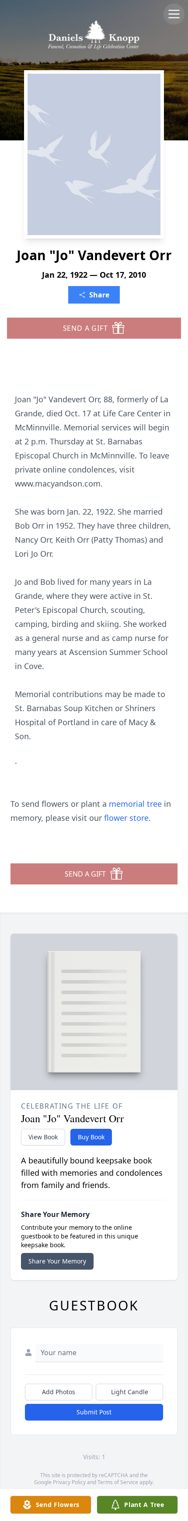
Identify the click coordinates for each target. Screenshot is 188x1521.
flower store (126, 817)
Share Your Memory (57, 1261)
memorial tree (135, 803)
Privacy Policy (69, 1482)
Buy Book (91, 1137)
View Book (43, 1137)
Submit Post (94, 1412)
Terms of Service (117, 1482)
